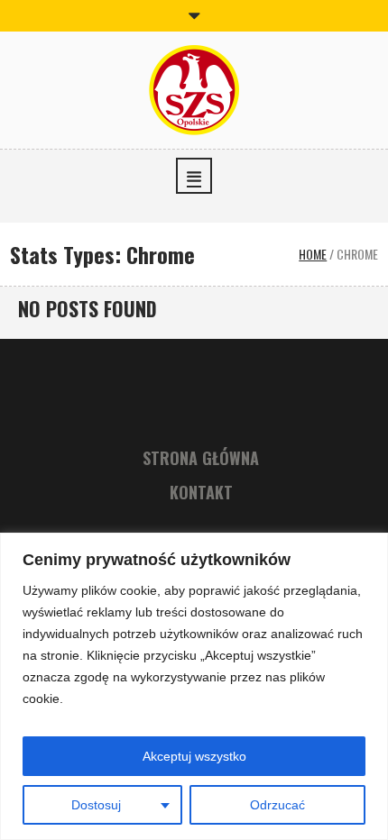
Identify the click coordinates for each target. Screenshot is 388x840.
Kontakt (201, 492)
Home (313, 253)
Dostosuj (96, 805)
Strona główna (201, 458)
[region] (194, 686)
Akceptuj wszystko (194, 756)
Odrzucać (277, 805)
